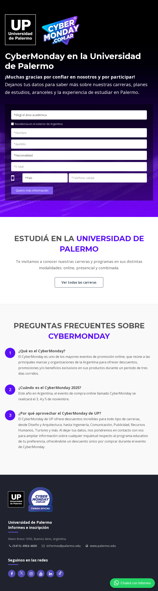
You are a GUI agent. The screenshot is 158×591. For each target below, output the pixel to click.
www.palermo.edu (103, 546)
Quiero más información (32, 190)
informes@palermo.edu (63, 546)
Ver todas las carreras (79, 282)
